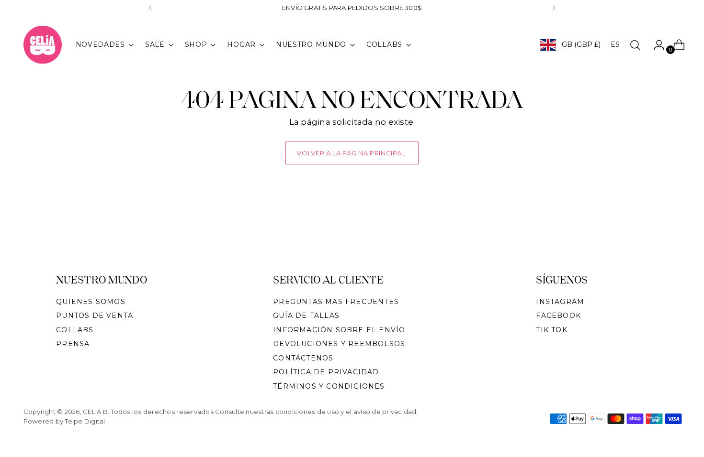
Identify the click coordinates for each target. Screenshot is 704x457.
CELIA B (95, 411)
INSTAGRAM (560, 301)
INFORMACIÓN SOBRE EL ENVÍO (339, 330)
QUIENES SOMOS (90, 301)
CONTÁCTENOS (303, 358)
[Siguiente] (553, 8)
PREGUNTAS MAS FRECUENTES (336, 301)
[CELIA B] (42, 45)
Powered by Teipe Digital (64, 421)
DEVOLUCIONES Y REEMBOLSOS (339, 343)
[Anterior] (150, 8)
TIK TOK (551, 330)
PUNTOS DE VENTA (94, 315)
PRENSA (73, 343)
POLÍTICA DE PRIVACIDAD (326, 372)
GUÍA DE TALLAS (306, 315)
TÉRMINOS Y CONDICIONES (329, 386)
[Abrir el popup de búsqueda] (635, 44)
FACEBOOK (558, 315)
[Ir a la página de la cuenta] (655, 44)
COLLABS (74, 330)
